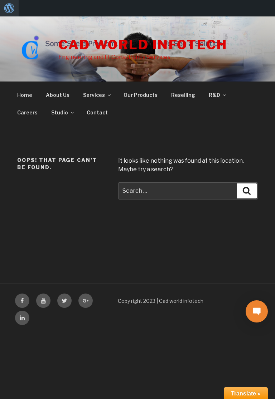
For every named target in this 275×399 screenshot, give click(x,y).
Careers (27, 112)
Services (94, 95)
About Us (57, 95)
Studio (59, 112)
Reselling (183, 95)
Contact (97, 112)
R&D (214, 95)
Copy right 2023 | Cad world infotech (160, 301)
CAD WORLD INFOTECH (142, 45)
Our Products (141, 95)
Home (24, 95)
